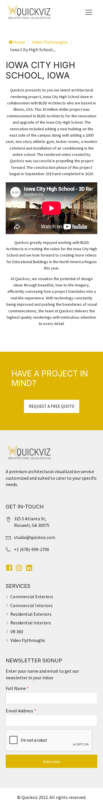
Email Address (21, 711)
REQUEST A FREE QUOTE (51, 406)
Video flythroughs (27, 640)
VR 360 (16, 631)
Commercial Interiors (31, 605)
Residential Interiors (30, 623)
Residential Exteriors (31, 614)
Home (19, 42)
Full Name (17, 688)
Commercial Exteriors (31, 596)
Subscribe (51, 761)
